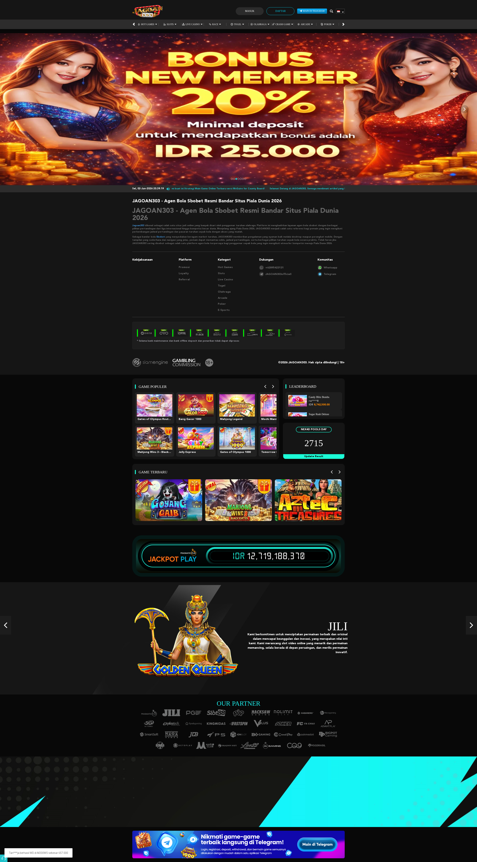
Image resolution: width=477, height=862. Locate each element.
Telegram (330, 274)
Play (189, 559)
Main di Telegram (314, 11)
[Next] (273, 386)
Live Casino (193, 24)
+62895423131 (274, 267)
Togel (237, 24)
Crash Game (282, 24)
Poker (327, 24)
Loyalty (184, 273)
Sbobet (160, 237)
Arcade (305, 24)
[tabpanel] (238, 109)
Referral (184, 279)
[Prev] (265, 386)
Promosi (184, 267)
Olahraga (260, 24)
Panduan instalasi (65, 797)
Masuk (249, 11)
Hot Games (147, 24)
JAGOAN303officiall (278, 274)
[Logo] (147, 11)
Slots (170, 24)
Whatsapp (330, 267)
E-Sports (224, 310)
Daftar (280, 11)
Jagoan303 (138, 225)
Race (215, 24)
